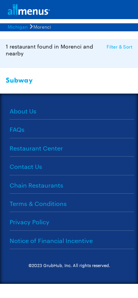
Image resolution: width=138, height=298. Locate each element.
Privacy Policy (29, 222)
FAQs (17, 129)
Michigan (18, 26)
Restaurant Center (36, 148)
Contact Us (26, 166)
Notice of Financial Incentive (51, 240)
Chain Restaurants (36, 185)
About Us (23, 111)
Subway (19, 80)
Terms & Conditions (38, 203)
